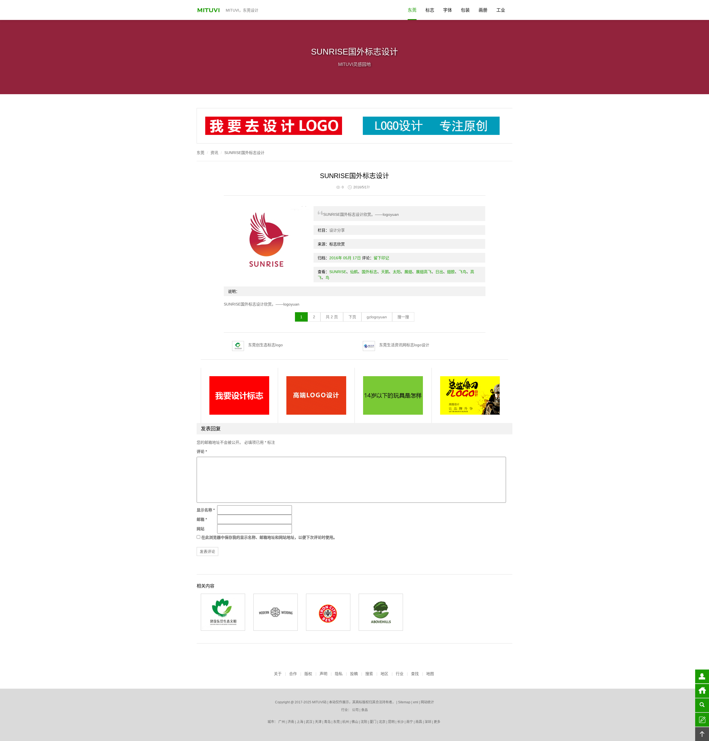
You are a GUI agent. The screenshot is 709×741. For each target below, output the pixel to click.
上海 (300, 722)
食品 (364, 710)
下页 (352, 317)
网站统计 (427, 702)
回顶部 (702, 734)
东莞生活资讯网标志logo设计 (404, 345)
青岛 (327, 722)
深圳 (428, 722)
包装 (465, 10)
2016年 (335, 258)
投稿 (354, 673)
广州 (281, 722)
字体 (447, 10)
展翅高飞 (423, 272)
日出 (439, 272)
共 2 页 (332, 317)
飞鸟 (462, 272)
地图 (430, 673)
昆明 (391, 722)
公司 (355, 710)
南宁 (409, 722)
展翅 (408, 272)
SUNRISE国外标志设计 (244, 152)
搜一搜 (403, 317)
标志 (429, 10)
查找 (415, 673)
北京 (382, 722)
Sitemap (404, 702)
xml (415, 702)
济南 (290, 722)
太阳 (396, 272)
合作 (293, 673)
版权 (308, 673)
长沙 (400, 722)
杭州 (345, 722)
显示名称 (206, 510)
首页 (702, 691)
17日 (357, 258)
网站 (200, 529)
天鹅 (385, 272)
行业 (400, 673)
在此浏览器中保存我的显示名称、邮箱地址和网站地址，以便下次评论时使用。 (269, 537)
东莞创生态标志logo (265, 345)
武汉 (309, 722)
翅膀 (451, 272)
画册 (483, 10)
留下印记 (381, 258)
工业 (500, 10)
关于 (278, 673)
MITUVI (209, 10)
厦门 (373, 722)
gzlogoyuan (377, 317)
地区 (384, 673)
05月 (347, 258)
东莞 (412, 10)
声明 (323, 673)
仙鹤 (354, 272)
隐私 (339, 673)
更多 (437, 722)
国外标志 (369, 272)
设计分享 (337, 230)
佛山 (354, 722)
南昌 (418, 722)
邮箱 (202, 519)
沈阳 (364, 722)
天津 (318, 722)
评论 (202, 451)
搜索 (369, 673)
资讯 (214, 152)
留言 (702, 720)
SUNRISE (337, 272)
